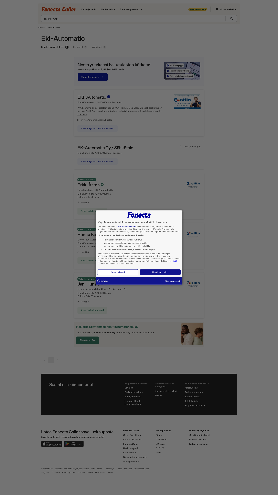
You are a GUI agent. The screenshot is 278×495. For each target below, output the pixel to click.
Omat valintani (118, 272)
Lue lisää (173, 261)
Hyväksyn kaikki (160, 272)
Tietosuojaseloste (173, 281)
